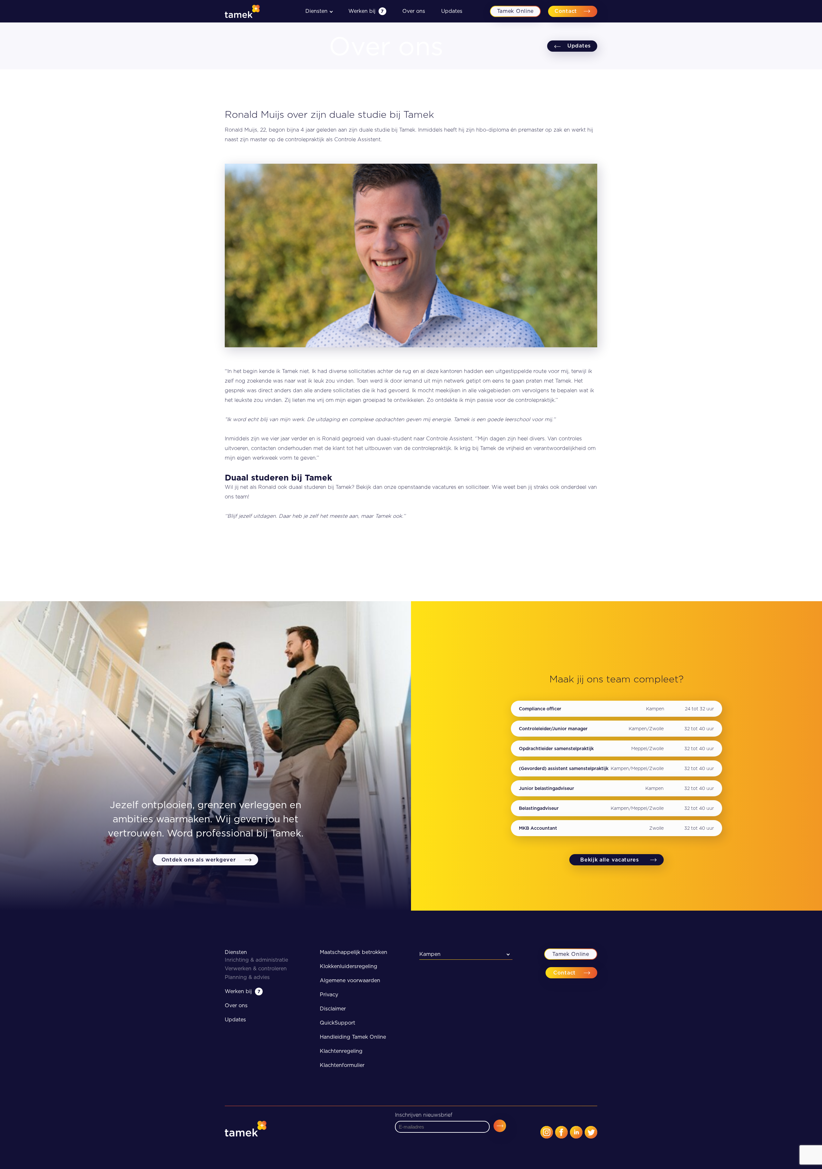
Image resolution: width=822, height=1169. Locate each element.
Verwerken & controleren (256, 969)
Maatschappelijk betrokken (353, 952)
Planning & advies (247, 977)
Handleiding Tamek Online (353, 1037)
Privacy (329, 994)
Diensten (236, 952)
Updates (451, 11)
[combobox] (465, 954)
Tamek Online (515, 11)
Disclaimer (333, 1009)
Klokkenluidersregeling (348, 966)
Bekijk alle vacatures (609, 860)
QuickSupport (337, 1023)
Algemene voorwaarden (350, 980)
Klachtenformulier (342, 1065)
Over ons (413, 11)
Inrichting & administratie (256, 960)
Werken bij (366, 11)
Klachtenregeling (341, 1051)
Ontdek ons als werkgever (199, 860)
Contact (566, 11)
